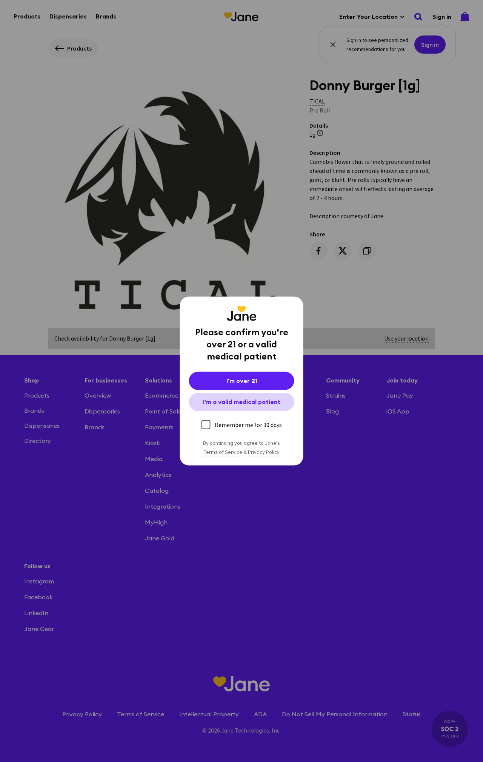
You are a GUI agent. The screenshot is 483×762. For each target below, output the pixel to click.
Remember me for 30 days (248, 425)
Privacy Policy (264, 452)
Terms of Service (223, 452)
